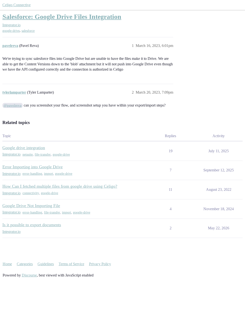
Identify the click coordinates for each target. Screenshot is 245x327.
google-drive (11, 31)
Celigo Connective (16, 5)
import (48, 173)
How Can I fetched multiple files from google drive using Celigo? (59, 186)
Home (7, 264)
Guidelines (46, 264)
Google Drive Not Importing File (31, 205)
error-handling (32, 173)
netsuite (27, 154)
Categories (25, 264)
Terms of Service (71, 264)
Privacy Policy (100, 264)
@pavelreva (13, 105)
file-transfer (43, 154)
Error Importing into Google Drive (32, 166)
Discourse (29, 275)
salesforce (28, 31)
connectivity (30, 193)
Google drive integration (23, 147)
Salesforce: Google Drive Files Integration (61, 16)
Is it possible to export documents (31, 224)
